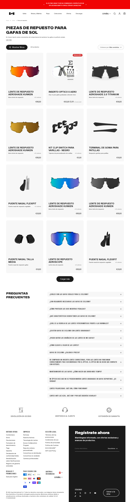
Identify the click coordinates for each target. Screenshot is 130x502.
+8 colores (118, 97)
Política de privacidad (52, 443)
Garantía (9, 451)
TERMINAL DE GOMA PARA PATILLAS (104, 149)
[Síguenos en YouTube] (95, 493)
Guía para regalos (12, 477)
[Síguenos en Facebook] (75, 493)
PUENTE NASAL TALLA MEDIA (21, 260)
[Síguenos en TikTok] (75, 496)
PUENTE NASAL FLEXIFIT (22, 204)
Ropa (47, 13)
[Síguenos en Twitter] (80, 493)
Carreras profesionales (30, 458)
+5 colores (38, 206)
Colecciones (58, 13)
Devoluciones (10, 440)
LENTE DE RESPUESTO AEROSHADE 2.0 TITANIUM (104, 93)
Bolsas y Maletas (36, 13)
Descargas (79, 13)
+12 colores (37, 97)
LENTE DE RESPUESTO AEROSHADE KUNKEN (21, 93)
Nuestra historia (28, 437)
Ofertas (68, 13)
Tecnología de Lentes (30, 440)
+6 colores (78, 153)
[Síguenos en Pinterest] (90, 493)
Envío (8, 437)
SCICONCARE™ (50, 448)
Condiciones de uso (51, 440)
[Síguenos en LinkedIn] (80, 496)
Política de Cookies (52, 445)
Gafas (24, 13)
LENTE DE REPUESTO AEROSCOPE (60, 260)
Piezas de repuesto (22, 20)
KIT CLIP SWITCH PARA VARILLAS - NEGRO (61, 149)
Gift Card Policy (50, 451)
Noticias (26, 435)
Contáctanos (10, 435)
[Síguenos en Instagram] (85, 493)
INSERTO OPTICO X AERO (63, 92)
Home (7, 20)
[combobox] (54, 472)
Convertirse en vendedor (31, 456)
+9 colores (78, 265)
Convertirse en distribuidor (32, 453)
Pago (8, 448)
